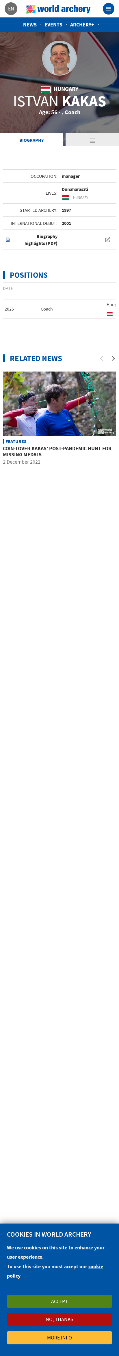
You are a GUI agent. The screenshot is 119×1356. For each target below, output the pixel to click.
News (30, 24)
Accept (59, 1301)
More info (59, 1337)
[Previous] (102, 358)
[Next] (113, 358)
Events (53, 24)
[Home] (58, 9)
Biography (31, 140)
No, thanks (59, 1319)
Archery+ (82, 24)
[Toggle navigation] (108, 9)
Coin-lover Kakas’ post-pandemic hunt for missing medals (57, 451)
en (11, 8)
